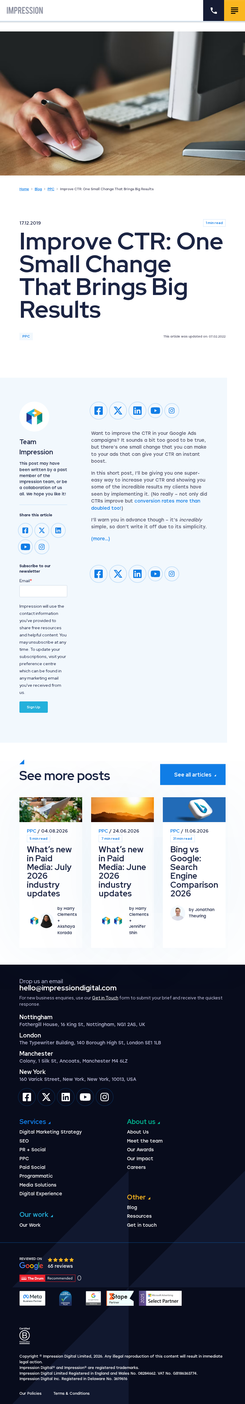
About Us (138, 1132)
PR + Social (32, 1149)
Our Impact (140, 1158)
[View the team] (43, 417)
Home (24, 189)
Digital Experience (40, 1193)
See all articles (193, 774)
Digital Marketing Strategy (50, 1132)
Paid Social (32, 1167)
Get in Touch (105, 998)
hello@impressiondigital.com (68, 988)
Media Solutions (37, 1185)
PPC (51, 189)
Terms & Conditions (71, 1393)
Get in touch (142, 1225)
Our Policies (30, 1393)
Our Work (30, 1225)
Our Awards (140, 1149)
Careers (136, 1167)
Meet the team (145, 1141)
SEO (24, 1141)
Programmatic (36, 1176)
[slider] (61, 1260)
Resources (139, 1216)
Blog (38, 189)
